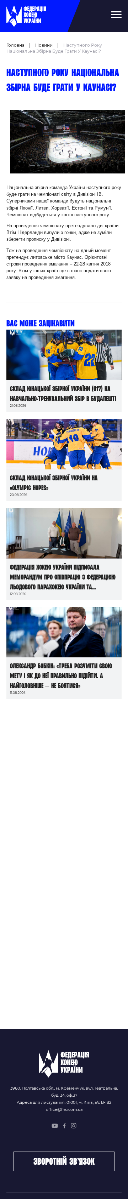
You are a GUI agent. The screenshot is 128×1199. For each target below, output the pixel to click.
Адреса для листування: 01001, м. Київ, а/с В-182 (64, 1102)
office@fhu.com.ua (64, 1109)
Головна (15, 45)
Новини (44, 45)
